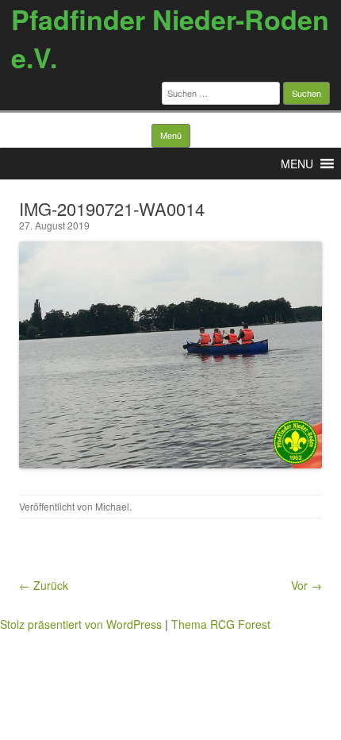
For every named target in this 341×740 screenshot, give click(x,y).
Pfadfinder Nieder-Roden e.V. (170, 38)
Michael (112, 506)
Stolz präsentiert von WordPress (81, 624)
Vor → (306, 585)
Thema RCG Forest (220, 624)
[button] (297, 163)
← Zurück (43, 585)
